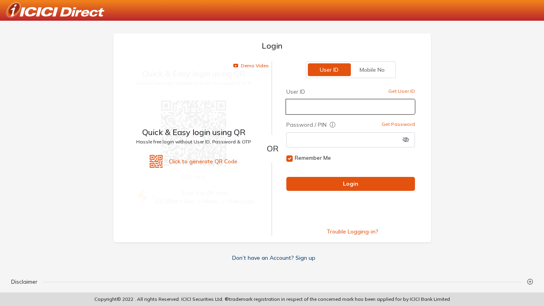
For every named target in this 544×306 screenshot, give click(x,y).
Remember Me (313, 157)
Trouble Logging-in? (352, 231)
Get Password (398, 124)
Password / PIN (307, 124)
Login (350, 183)
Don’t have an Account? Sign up (273, 257)
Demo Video (254, 66)
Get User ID (401, 91)
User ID (329, 69)
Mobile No (372, 69)
